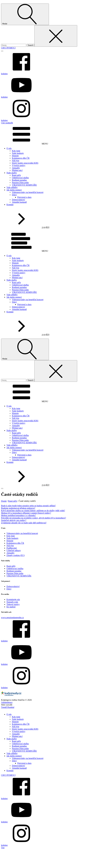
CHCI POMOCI (8, 48)
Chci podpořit (7, 123)
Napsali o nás (12, 602)
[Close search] (55, 36)
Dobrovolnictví (18, 199)
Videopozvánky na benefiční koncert (27, 192)
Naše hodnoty (18, 153)
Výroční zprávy (18, 165)
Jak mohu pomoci (14, 190)
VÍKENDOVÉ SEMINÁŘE (24, 185)
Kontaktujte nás (13, 599)
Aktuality (16, 168)
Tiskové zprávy (13, 604)
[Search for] (14, 45)
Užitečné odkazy (13, 550)
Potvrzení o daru (24, 197)
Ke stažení (10, 607)
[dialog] (52, 777)
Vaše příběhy (12, 187)
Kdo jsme (16, 151)
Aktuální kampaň (19, 202)
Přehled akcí (17, 170)
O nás (9, 148)
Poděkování (11, 548)
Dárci (14, 195)
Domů (3, 501)
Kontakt (9, 204)
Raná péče (16, 175)
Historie (15, 155)
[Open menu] (2, 488)
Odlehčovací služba (20, 177)
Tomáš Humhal (7, 707)
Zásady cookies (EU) (15, 555)
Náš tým (15, 160)
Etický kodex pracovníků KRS (25, 163)
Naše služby (11, 173)
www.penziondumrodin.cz (12, 617)
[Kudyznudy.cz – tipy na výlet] (11, 695)
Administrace (6, 702)
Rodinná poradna (19, 180)
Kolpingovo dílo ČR (21, 158)
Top (2, 847)
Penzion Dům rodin (20, 182)
